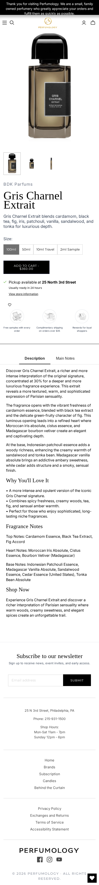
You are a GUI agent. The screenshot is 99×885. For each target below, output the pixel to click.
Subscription (49, 774)
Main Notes (65, 358)
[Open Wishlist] (92, 878)
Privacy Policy (49, 808)
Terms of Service (49, 822)
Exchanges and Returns (49, 815)
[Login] (84, 22)
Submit (77, 680)
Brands (49, 767)
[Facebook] (40, 859)
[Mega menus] (4, 22)
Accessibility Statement (49, 829)
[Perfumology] (47, 22)
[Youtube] (59, 859)
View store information (23, 294)
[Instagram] (49, 859)
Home (49, 760)
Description (35, 358)
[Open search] (12, 22)
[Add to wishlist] (9, 304)
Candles (49, 781)
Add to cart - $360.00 (26, 267)
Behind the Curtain (49, 788)
